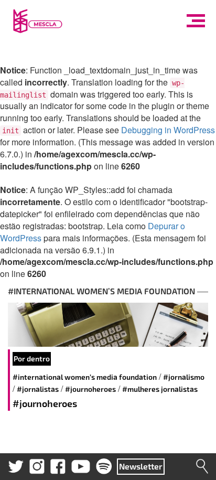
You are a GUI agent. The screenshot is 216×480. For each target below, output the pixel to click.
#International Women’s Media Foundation (85, 376)
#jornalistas (38, 389)
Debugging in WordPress (168, 130)
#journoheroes (90, 389)
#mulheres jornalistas (160, 389)
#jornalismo (183, 376)
